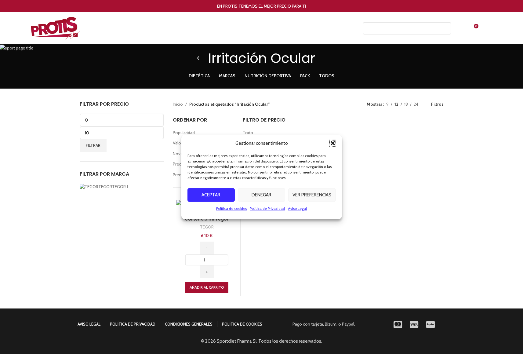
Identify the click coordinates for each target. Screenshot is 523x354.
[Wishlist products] (460, 28)
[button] (333, 143)
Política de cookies (231, 208)
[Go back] (200, 58)
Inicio (178, 104)
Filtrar (93, 145)
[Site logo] (55, 28)
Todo (248, 132)
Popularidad (184, 132)
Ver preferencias (311, 195)
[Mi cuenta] (350, 28)
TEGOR (207, 226)
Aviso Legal (297, 208)
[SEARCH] (444, 28)
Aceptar (211, 195)
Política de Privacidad (267, 208)
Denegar (261, 195)
